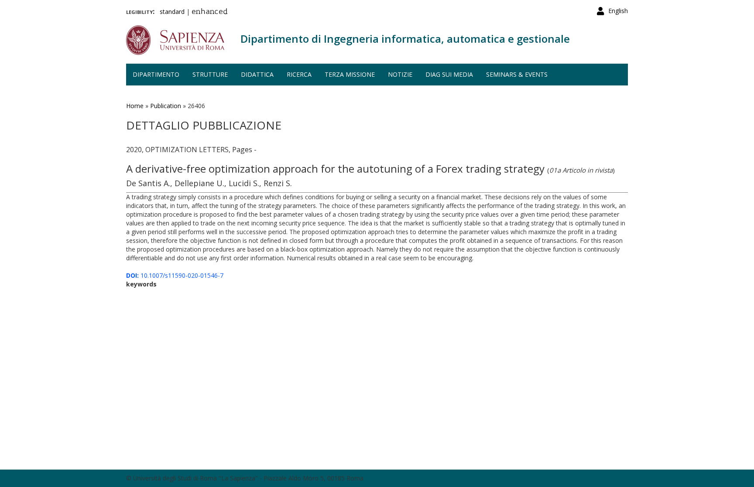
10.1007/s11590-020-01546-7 (174, 275)
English (618, 11)
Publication (165, 106)
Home (135, 106)
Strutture (210, 74)
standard (172, 11)
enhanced (210, 12)
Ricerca (299, 74)
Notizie (400, 74)
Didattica (257, 74)
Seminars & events (517, 74)
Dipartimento (156, 74)
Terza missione (350, 74)
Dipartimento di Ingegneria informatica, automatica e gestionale (405, 38)
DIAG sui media (449, 74)
